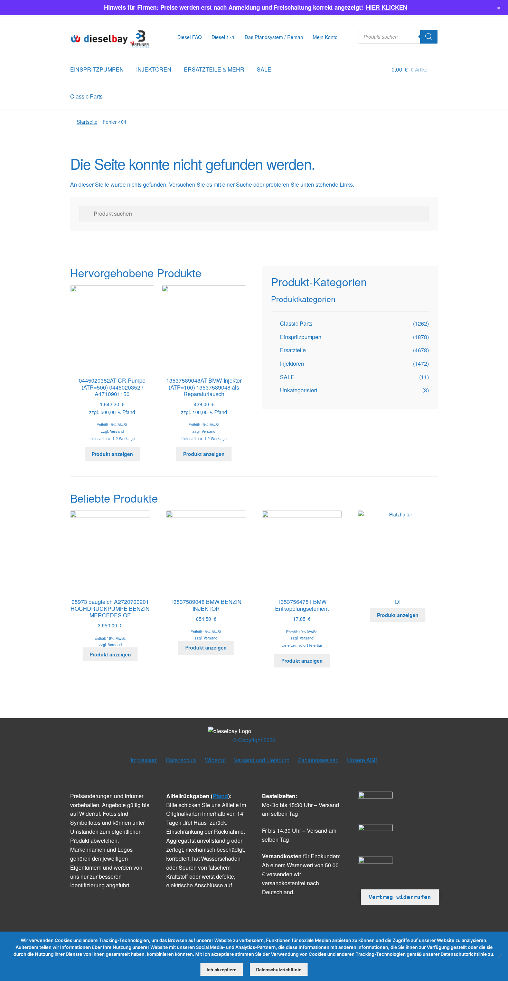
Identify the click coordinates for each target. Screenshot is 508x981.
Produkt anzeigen (112, 453)
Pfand (220, 796)
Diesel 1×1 (223, 37)
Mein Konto (325, 37)
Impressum (144, 760)
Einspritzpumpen (300, 337)
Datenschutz (181, 760)
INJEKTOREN (153, 69)
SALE (264, 69)
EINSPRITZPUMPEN (97, 69)
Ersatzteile (293, 350)
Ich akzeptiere (221, 969)
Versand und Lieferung (262, 760)
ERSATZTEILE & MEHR (214, 69)
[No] (499, 956)
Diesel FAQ (189, 37)
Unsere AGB (362, 760)
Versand (117, 431)
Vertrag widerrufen (400, 897)
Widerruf (215, 760)
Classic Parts (86, 96)
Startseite (87, 121)
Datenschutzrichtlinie (278, 969)
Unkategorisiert (298, 390)
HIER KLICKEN (386, 7)
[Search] (429, 37)
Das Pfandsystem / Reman (274, 37)
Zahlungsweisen (318, 760)
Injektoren (292, 363)
